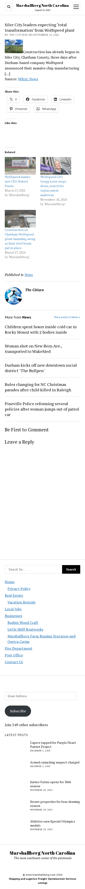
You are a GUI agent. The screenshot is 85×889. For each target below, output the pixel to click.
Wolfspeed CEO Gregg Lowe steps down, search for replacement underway (53, 186)
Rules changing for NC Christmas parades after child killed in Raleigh (38, 387)
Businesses (13, 615)
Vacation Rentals (21, 602)
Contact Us (14, 661)
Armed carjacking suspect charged (54, 762)
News (28, 274)
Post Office (14, 655)
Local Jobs (13, 608)
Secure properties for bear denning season (55, 804)
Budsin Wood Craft (22, 622)
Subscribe (18, 710)
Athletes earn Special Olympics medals (52, 823)
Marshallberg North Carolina (42, 5)
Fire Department (18, 648)
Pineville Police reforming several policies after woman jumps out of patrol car (42, 409)
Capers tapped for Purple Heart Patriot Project (53, 745)
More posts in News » (67, 317)
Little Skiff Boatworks (25, 629)
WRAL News (28, 78)
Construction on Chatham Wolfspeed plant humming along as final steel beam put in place (20, 239)
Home (10, 581)
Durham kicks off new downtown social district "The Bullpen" (41, 367)
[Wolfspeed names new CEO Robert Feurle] (20, 166)
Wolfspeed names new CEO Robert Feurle (17, 181)
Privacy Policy (18, 588)
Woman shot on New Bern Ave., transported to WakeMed (33, 348)
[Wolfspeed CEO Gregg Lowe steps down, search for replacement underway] (55, 166)
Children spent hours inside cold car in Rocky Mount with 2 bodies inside (41, 329)
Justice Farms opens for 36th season (50, 784)
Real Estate (14, 595)
